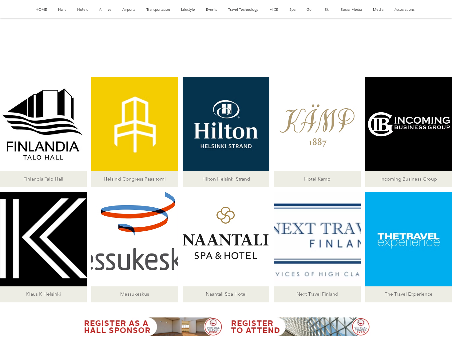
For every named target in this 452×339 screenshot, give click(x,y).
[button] (43, 132)
